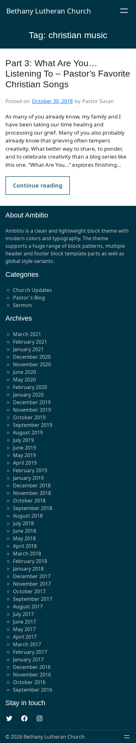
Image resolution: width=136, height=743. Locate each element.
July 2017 (23, 614)
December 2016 (32, 667)
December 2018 (32, 485)
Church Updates (32, 290)
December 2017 (32, 576)
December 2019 (32, 402)
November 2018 (32, 493)
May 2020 (24, 379)
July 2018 (23, 523)
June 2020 (24, 372)
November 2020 (32, 364)
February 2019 (30, 470)
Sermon (22, 305)
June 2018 (24, 530)
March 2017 (27, 644)
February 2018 (30, 561)
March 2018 (27, 553)
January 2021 (28, 349)
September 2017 (32, 598)
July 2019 (23, 440)
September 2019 (32, 424)
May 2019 (24, 455)
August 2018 (28, 515)
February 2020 (30, 387)
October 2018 (29, 500)
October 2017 (29, 591)
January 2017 (28, 659)
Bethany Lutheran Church (48, 10)
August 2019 (28, 432)
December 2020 (32, 356)
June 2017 (24, 621)
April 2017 (25, 636)
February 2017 (30, 651)
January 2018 (28, 568)
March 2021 (27, 334)
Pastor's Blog (29, 297)
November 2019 (32, 409)
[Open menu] (124, 10)
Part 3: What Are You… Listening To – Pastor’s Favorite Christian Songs (67, 73)
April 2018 (25, 546)
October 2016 (29, 682)
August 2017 (28, 606)
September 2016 (32, 689)
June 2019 (24, 447)
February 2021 (30, 341)
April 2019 (25, 462)
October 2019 (29, 417)
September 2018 (32, 508)
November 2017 (32, 583)
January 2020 (28, 394)
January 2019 (28, 477)
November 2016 (32, 674)
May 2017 (24, 629)
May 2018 (24, 538)
